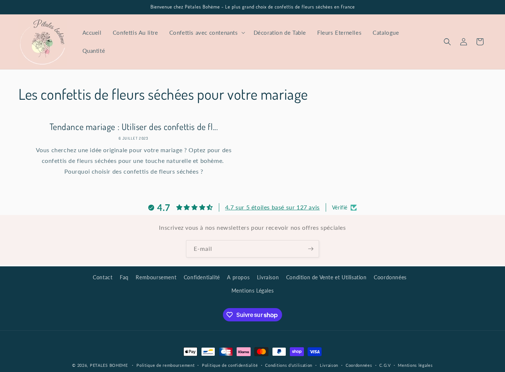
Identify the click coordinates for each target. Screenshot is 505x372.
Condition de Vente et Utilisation (326, 277)
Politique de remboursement (165, 365)
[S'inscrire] (310, 248)
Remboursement (156, 277)
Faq (124, 277)
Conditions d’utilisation (288, 365)
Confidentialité (202, 277)
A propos (238, 277)
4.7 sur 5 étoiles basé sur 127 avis (272, 207)
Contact (102, 277)
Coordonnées (390, 277)
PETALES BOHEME (109, 365)
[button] (206, 33)
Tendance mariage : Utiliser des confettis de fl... (134, 126)
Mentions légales (415, 365)
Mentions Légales (252, 290)
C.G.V (385, 365)
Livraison (268, 277)
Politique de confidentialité (230, 365)
